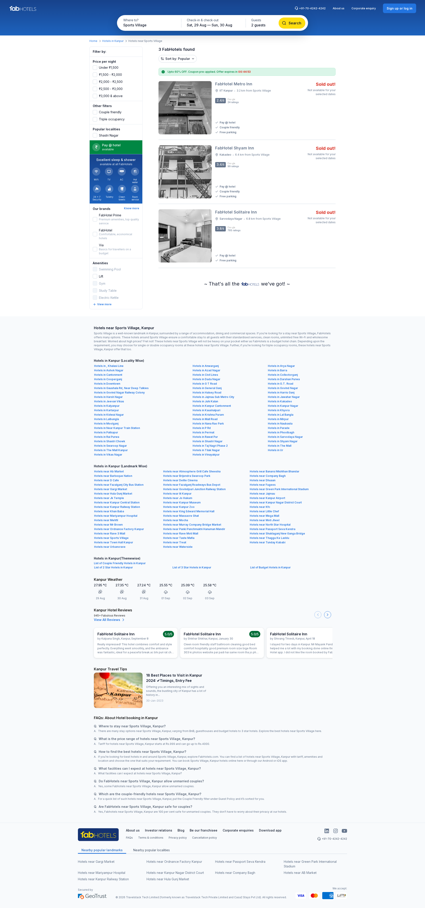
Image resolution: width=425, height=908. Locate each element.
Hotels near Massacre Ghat (181, 515)
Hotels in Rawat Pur (205, 436)
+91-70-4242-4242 (312, 8)
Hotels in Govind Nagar (283, 388)
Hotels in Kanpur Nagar (283, 405)
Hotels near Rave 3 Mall (109, 533)
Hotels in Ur (275, 450)
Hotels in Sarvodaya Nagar (285, 436)
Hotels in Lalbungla (106, 419)
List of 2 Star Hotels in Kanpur (113, 567)
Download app (270, 830)
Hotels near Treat (174, 542)
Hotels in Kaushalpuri (206, 410)
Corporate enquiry (364, 8)
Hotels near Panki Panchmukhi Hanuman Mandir (194, 529)
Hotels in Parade (279, 428)
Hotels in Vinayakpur (206, 454)
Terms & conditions (150, 837)
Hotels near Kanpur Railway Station (117, 507)
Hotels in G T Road (205, 383)
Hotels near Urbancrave (110, 546)
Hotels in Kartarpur (106, 410)
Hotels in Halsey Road (207, 392)
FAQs (129, 837)
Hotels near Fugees (263, 484)
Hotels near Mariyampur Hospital (115, 515)
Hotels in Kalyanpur (107, 405)
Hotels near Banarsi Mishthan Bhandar (274, 471)
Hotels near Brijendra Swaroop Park (186, 475)
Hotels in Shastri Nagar (207, 441)
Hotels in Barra (277, 370)
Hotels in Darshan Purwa (284, 379)
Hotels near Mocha (175, 520)
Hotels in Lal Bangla (280, 414)
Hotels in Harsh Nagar (108, 397)
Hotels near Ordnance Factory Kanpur (119, 529)
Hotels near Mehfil (106, 520)
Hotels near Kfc (260, 507)
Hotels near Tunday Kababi (267, 542)
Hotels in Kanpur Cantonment (212, 405)
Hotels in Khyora (279, 410)
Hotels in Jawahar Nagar (284, 397)
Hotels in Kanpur (113, 41)
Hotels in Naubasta (280, 423)
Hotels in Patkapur (106, 432)
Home (93, 41)
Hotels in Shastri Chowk (109, 441)
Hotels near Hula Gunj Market (113, 493)
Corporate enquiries (238, 830)
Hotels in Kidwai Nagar (109, 414)
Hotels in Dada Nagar (206, 379)
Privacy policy (178, 837)
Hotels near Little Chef (264, 511)
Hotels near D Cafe (106, 480)
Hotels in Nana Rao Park (208, 423)
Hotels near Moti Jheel (264, 520)
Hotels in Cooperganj (108, 379)
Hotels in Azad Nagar (206, 370)
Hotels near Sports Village (111, 538)
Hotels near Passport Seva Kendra (272, 529)
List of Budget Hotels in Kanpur (270, 567)
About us (338, 8)
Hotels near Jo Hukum (177, 498)
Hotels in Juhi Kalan (205, 401)
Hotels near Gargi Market (110, 489)
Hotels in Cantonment (108, 374)
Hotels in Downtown (107, 383)
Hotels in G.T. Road (280, 383)
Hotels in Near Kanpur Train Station (117, 428)
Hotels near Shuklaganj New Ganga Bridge (277, 533)
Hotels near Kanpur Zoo (179, 507)
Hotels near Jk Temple (109, 498)
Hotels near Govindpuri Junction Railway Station (194, 489)
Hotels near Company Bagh (268, 475)
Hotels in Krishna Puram (208, 414)
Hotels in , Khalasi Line (109, 366)
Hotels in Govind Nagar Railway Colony (119, 392)
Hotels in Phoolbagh (281, 432)
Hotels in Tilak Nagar (206, 450)
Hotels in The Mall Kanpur (111, 450)
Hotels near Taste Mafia (178, 538)
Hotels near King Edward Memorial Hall (188, 511)
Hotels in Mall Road (205, 419)
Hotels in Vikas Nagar (108, 454)
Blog (181, 830)
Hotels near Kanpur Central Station (116, 502)
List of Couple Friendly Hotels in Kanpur (120, 563)
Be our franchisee (203, 830)
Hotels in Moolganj (106, 423)
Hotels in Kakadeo (280, 401)
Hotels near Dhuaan (262, 480)
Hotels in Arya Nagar (281, 366)
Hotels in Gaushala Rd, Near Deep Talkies (121, 388)
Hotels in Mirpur (278, 419)
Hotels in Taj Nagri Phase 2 (210, 445)
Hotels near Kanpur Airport (267, 498)
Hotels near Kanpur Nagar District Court (276, 502)
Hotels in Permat (203, 432)
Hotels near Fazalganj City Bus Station (118, 484)
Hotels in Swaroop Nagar (110, 445)
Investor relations (158, 830)
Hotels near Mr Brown (108, 524)
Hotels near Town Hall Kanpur (113, 542)
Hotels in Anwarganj (206, 366)
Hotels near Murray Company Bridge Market (192, 524)
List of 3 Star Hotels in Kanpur (191, 567)
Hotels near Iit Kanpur (177, 493)
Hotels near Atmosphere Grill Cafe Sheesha (191, 471)
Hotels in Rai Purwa (106, 436)
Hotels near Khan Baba (109, 511)
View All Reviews (107, 620)
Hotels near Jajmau (262, 493)
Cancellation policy (204, 837)
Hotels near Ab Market (109, 471)
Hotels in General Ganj (207, 388)
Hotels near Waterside (178, 546)
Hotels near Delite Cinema (180, 480)
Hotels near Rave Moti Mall (180, 533)
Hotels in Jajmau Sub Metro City (213, 397)
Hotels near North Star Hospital (270, 524)
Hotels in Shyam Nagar (283, 441)
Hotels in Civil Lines (205, 374)
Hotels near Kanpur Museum (182, 502)
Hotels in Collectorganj (283, 374)
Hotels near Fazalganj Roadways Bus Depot (191, 484)
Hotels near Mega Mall (264, 515)
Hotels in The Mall (279, 445)
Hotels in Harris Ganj (281, 392)
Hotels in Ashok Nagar (108, 370)
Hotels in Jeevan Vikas (109, 401)
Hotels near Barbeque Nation (113, 475)
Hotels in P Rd (202, 428)
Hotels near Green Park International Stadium (279, 489)
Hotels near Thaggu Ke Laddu (269, 538)
